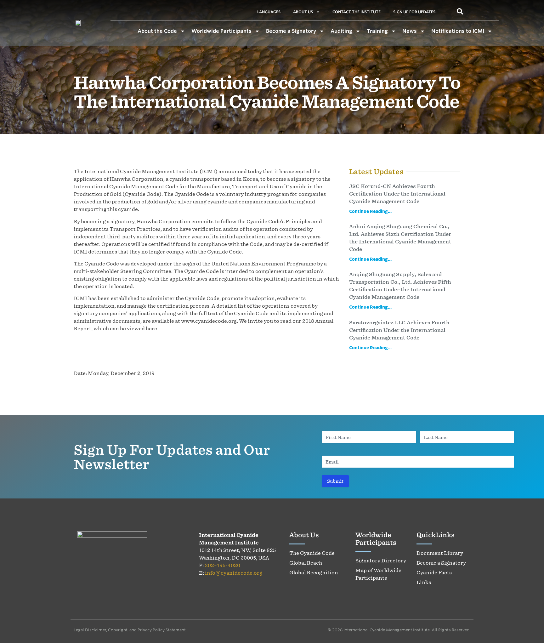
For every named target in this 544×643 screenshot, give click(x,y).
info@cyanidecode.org (233, 572)
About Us (303, 11)
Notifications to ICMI (457, 31)
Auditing (341, 31)
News (409, 31)
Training (377, 31)
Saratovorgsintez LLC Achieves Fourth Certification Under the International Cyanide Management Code (399, 330)
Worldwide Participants (221, 31)
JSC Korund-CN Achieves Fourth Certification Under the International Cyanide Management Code (397, 194)
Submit (335, 481)
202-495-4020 (222, 565)
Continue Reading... (370, 211)
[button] (460, 10)
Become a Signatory (291, 31)
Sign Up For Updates (414, 11)
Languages (268, 11)
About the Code (157, 31)
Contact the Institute (356, 11)
